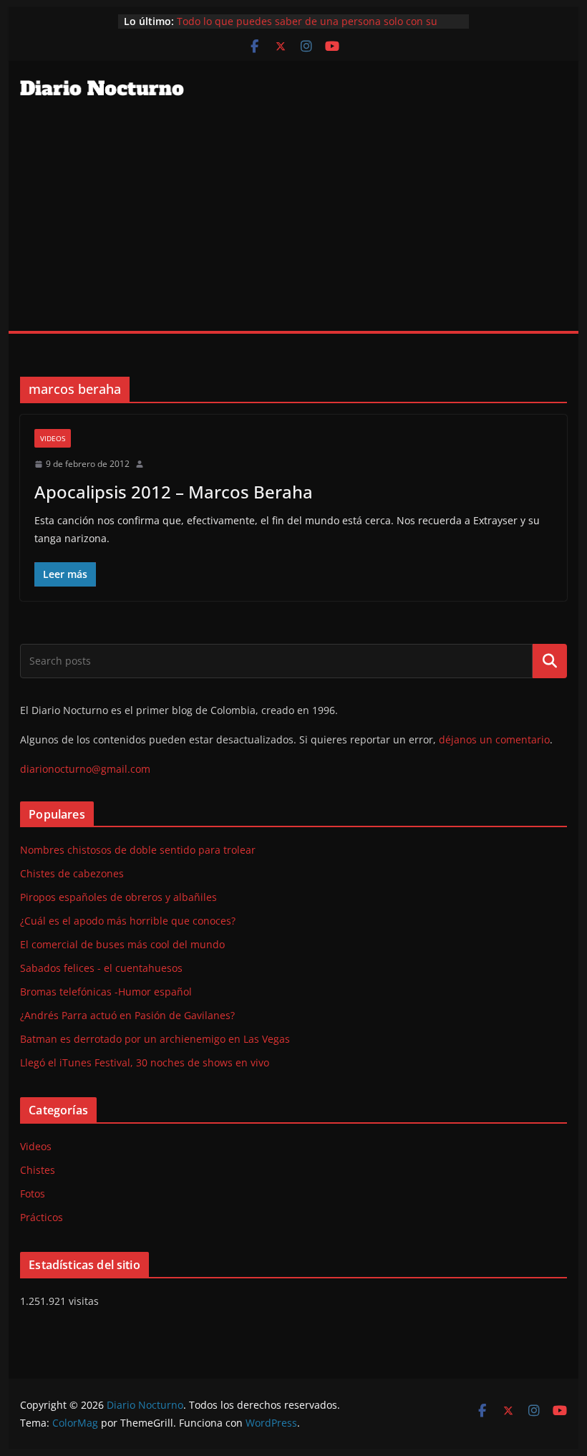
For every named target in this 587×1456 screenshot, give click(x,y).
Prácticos (41, 1217)
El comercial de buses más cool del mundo (122, 944)
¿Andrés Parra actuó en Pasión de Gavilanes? (127, 1015)
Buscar (550, 660)
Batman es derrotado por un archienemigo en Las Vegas (155, 1039)
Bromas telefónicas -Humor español (106, 991)
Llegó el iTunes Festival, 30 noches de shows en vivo (144, 1062)
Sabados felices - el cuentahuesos (101, 968)
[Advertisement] (293, 223)
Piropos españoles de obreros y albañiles (118, 897)
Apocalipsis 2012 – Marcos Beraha (173, 491)
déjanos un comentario (494, 739)
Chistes (37, 1170)
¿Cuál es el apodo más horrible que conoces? (128, 920)
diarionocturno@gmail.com (85, 769)
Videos (52, 438)
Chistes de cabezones (72, 873)
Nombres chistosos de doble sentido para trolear (138, 850)
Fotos (32, 1193)
